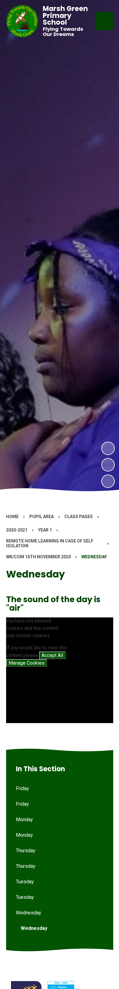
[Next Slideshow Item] (108, 448)
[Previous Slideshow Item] (108, 465)
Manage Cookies (27, 663)
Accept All (52, 655)
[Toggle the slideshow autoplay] (108, 481)
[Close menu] (104, 21)
